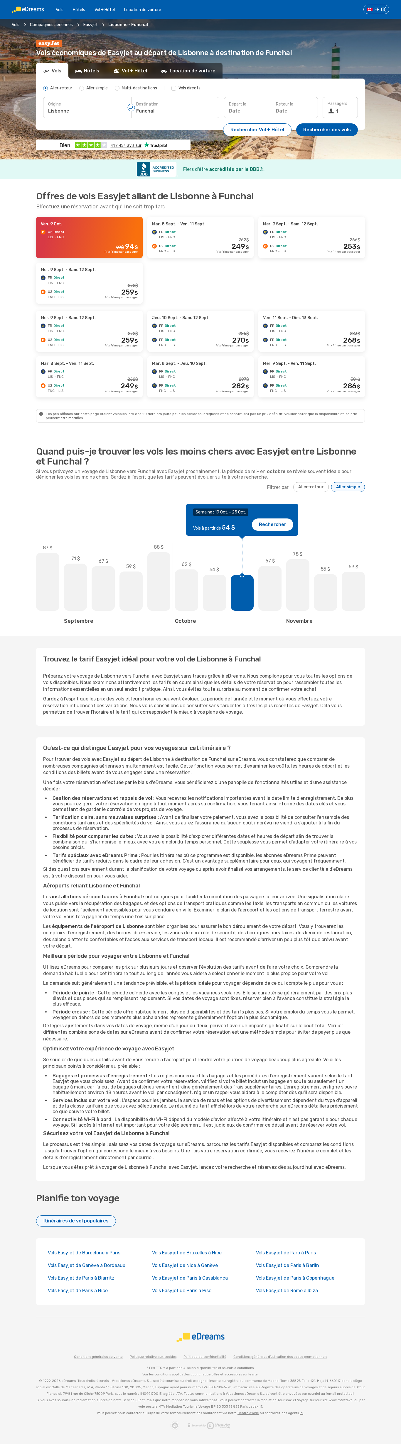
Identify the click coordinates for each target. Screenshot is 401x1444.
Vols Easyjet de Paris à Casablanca (190, 1278)
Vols (59, 9)
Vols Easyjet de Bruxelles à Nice (187, 1253)
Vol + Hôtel (105, 9)
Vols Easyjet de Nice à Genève (185, 1265)
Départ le (237, 104)
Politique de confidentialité (204, 1357)
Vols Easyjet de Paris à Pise (181, 1290)
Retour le (284, 104)
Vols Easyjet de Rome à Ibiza (287, 1290)
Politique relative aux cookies (153, 1357)
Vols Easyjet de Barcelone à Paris (84, 1253)
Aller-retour (311, 486)
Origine (54, 104)
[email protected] (340, 1394)
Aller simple (348, 486)
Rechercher (272, 524)
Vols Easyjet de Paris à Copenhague (295, 1278)
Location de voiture (142, 9)
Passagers (337, 103)
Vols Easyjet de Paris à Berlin (287, 1265)
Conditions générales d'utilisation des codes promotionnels (280, 1357)
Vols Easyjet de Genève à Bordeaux (86, 1265)
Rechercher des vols (327, 129)
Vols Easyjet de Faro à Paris (286, 1253)
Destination (147, 104)
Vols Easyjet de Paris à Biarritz (81, 1278)
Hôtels (79, 9)
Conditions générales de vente (98, 1357)
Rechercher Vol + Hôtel (257, 129)
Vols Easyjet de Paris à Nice (78, 1290)
